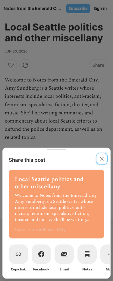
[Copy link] (18, 254)
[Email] (64, 254)
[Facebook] (41, 254)
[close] (102, 159)
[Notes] (87, 254)
